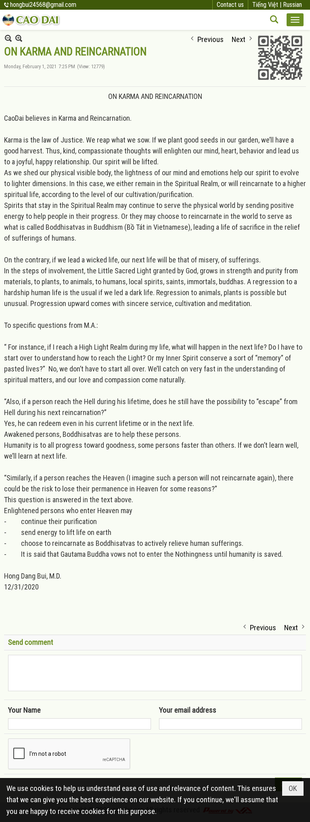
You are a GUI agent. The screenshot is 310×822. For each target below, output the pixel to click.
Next (238, 38)
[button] (295, 20)
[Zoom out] (19, 38)
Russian (292, 4)
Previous (210, 38)
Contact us (230, 4)
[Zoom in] (8, 38)
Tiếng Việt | (267, 4)
